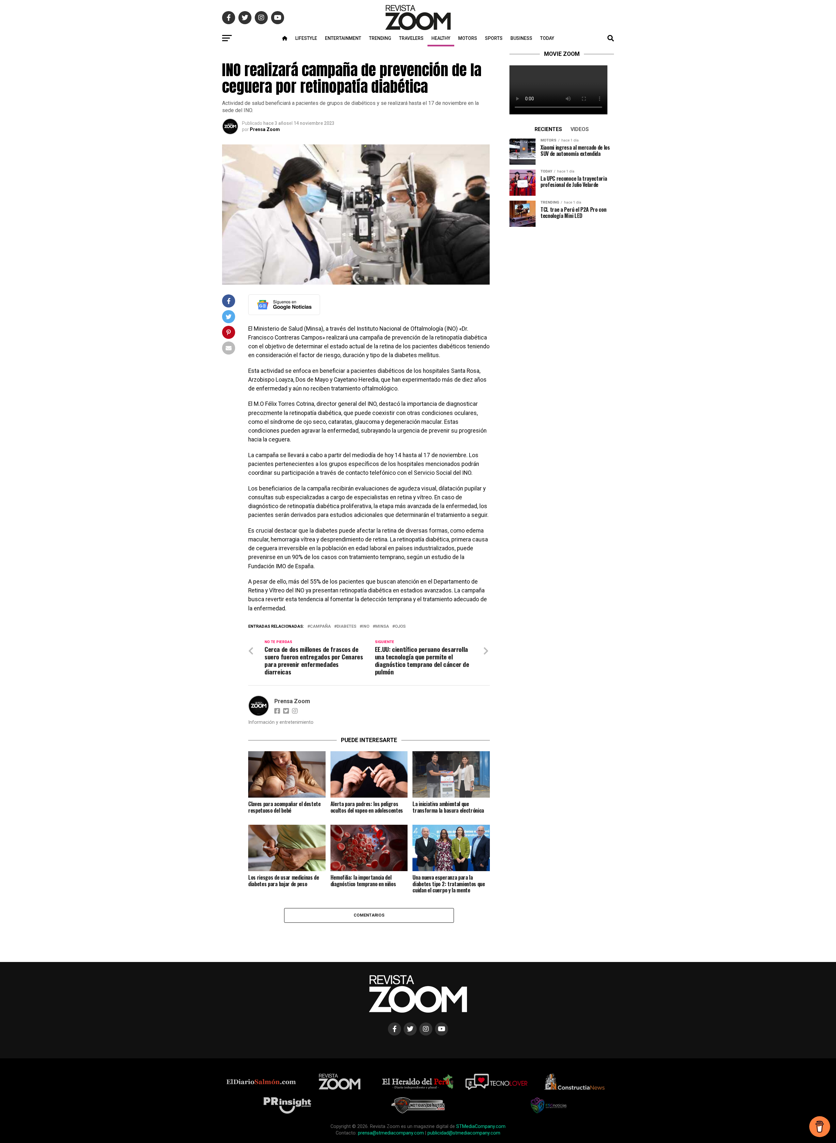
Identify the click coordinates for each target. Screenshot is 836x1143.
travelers (411, 38)
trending (380, 38)
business (521, 38)
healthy (440, 38)
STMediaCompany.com (481, 1126)
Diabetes (346, 626)
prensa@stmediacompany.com (391, 1133)
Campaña (320, 626)
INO (365, 626)
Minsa (382, 626)
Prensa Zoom (265, 129)
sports (494, 38)
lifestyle (306, 38)
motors (467, 38)
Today (547, 38)
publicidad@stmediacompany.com (463, 1133)
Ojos (400, 626)
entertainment (343, 38)
